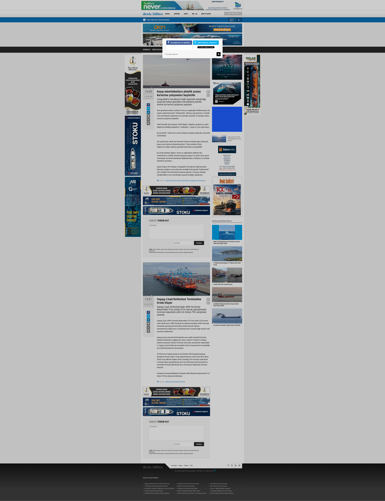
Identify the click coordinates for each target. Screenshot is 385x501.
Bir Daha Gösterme (172, 54)
